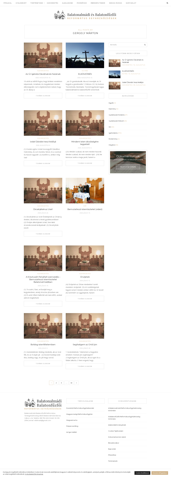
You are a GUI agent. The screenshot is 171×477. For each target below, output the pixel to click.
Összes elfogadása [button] (160, 473)
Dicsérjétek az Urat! (43, 209)
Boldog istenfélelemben (43, 344)
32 (71, 383)
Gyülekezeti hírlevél (116, 121)
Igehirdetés (52, 3)
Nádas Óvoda (115, 3)
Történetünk (36, 3)
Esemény (112, 109)
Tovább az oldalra (128, 167)
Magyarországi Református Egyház (79, 414)
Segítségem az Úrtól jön (85, 344)
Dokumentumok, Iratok (117, 437)
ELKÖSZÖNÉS (85, 74)
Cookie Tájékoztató (115, 431)
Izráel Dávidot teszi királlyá (43, 141)
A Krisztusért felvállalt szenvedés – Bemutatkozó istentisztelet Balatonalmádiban (43, 279)
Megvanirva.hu (71, 420)
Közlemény (113, 139)
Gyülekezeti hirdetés (116, 115)
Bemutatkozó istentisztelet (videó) (84, 209)
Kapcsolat (131, 3)
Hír (84, 206)
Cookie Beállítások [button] (142, 473)
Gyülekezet (21, 3)
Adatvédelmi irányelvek (117, 425)
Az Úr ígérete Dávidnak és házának (43, 74)
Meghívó (112, 145)
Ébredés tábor (98, 3)
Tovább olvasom (43, 96)
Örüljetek (85, 277)
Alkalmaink (67, 3)
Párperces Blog (72, 426)
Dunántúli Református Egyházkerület (80, 408)
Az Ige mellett (71, 432)
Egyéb (85, 71)
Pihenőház (82, 3)
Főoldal (8, 3)
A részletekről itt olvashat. (34, 474)
